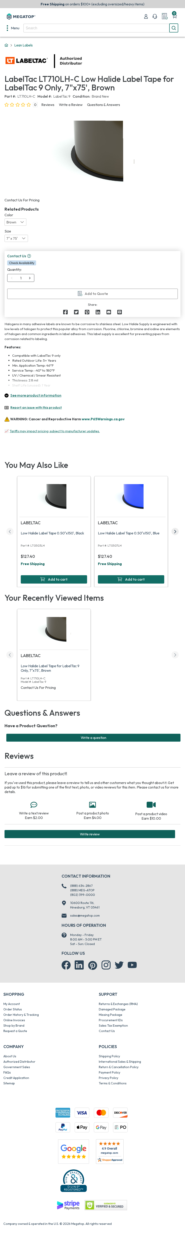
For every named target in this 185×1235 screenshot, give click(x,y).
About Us (9, 1056)
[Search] (173, 27)
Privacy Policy (108, 1078)
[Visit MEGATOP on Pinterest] (92, 965)
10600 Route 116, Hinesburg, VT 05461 (84, 905)
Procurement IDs (111, 1020)
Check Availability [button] (21, 263)
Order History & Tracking (21, 1015)
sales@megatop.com (85, 915)
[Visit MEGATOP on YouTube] (132, 965)
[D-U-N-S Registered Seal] (73, 1180)
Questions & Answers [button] (103, 104)
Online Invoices (14, 1020)
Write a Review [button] (71, 104)
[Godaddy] (68, 1205)
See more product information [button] (35, 395)
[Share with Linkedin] (98, 312)
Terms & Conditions (113, 1083)
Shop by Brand (13, 1025)
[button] (29, 256)
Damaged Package (112, 1009)
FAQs (7, 1072)
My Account (11, 1004)
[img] (82, 61)
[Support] (154, 16)
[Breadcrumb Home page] (6, 45)
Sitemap (9, 1083)
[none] (13, 27)
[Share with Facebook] (65, 312)
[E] (108, 312)
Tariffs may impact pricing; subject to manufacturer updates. (55, 431)
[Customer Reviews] (110, 1151)
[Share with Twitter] (76, 312)
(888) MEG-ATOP (82, 890)
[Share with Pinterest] (87, 312)
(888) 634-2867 (81, 886)
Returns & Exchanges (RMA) (118, 1004)
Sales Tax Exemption (113, 1025)
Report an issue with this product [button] (36, 407)
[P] (119, 312)
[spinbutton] (21, 278)
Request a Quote (15, 1031)
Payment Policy (109, 1072)
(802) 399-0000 (82, 895)
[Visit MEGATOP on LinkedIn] (79, 965)
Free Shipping (33, 563)
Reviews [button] (47, 104)
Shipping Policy (109, 1056)
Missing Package (110, 1015)
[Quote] (164, 16)
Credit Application (16, 1078)
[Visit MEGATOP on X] (119, 965)
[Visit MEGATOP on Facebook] (66, 965)
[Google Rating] (73, 1151)
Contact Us (107, 1031)
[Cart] (174, 16)
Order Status (12, 1009)
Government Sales (16, 1067)
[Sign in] (145, 16)
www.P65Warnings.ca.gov (103, 419)
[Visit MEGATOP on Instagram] (106, 965)
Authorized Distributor (19, 1062)
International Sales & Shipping (120, 1062)
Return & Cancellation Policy (119, 1067)
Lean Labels (23, 45)
